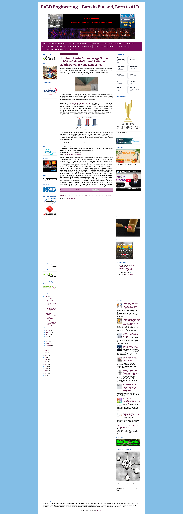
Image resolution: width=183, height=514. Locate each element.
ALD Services (123, 46)
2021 (46, 357)
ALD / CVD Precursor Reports (112, 43)
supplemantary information (81, 103)
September (49, 332)
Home (44, 43)
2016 (46, 368)
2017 (46, 366)
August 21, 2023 (129, 274)
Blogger (99, 510)
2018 (46, 364)
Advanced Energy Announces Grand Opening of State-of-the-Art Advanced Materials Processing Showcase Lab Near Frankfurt (131, 321)
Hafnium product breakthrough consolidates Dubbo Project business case (131, 414)
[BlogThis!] (94, 190)
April (47, 341)
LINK (70, 146)
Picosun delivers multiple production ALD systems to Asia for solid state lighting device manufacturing (131, 372)
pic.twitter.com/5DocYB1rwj (126, 270)
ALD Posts (45, 46)
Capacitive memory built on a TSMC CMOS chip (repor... (51, 323)
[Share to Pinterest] (98, 190)
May (47, 339)
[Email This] (93, 190)
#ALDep (131, 265)
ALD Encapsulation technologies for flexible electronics (128, 426)
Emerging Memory (100, 46)
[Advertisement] (49, 122)
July (47, 336)
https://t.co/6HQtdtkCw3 (125, 268)
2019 (46, 362)
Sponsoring (112, 46)
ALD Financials (129, 43)
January (48, 348)
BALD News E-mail (73, 46)
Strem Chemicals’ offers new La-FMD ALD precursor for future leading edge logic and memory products (131, 401)
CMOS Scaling (86, 46)
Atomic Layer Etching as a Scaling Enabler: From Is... (51, 302)
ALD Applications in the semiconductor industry (57, 49)
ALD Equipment (95, 43)
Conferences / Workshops (57, 43)
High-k (62, 46)
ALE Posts (54, 46)
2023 (46, 353)
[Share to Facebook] (97, 190)
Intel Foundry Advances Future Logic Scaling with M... (51, 309)
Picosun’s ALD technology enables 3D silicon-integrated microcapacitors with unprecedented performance (131, 306)
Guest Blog (71, 43)
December (49, 298)
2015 (46, 371)
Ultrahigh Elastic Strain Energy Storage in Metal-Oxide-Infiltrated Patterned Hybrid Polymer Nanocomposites (85, 61)
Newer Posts (63, 195)
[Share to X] (96, 190)
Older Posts (109, 195)
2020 (46, 359)
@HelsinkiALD (123, 266)
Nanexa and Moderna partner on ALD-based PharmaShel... (51, 315)
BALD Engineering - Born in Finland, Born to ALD (90, 6)
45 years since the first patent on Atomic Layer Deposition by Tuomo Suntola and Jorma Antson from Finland (130, 387)
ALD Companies (82, 43)
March (48, 343)
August (48, 334)
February (48, 345)
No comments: (85, 189)
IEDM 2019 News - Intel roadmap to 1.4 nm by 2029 (130, 346)
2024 (46, 350)
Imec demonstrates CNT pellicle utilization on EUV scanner (130, 335)
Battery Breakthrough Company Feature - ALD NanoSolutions (130, 359)
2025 (46, 296)
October (48, 330)
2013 (46, 375)
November (49, 328)
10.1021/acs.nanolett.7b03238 (72, 154)
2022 (46, 355)
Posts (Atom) (71, 198)
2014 (46, 373)
